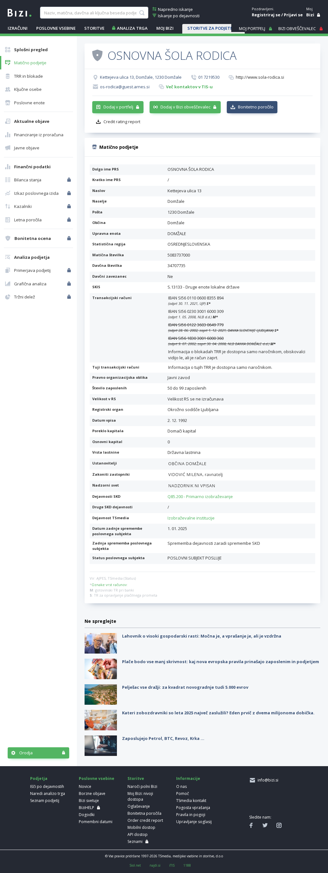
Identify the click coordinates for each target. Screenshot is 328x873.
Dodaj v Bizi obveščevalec (185, 107)
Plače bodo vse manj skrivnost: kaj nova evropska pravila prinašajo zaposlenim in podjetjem (220, 661)
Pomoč (182, 793)
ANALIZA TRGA (132, 28)
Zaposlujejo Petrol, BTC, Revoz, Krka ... (163, 738)
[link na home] (19, 12)
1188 (187, 865)
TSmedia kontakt (191, 800)
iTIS (172, 865)
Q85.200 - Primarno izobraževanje (200, 496)
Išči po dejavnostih (47, 786)
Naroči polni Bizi (142, 786)
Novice (85, 786)
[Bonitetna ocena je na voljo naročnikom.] (97, 55)
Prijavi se (293, 15)
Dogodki (86, 814)
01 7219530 (208, 77)
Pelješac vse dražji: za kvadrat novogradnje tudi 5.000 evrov (185, 687)
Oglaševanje (138, 806)
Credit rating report (121, 121)
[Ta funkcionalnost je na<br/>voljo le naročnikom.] (70, 179)
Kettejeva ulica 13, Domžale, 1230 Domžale (141, 77)
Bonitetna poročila (144, 813)
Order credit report (145, 820)
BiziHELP (86, 807)
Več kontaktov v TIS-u (189, 87)
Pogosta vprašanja (193, 807)
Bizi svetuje (89, 800)
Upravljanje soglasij (194, 821)
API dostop (137, 834)
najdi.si (155, 865)
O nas (181, 786)
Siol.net (135, 865)
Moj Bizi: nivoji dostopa (140, 796)
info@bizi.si (267, 780)
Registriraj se (266, 15)
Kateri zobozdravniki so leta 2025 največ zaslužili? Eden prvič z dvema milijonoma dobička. (218, 713)
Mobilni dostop (141, 827)
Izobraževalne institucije (191, 518)
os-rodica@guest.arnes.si (125, 87)
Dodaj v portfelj (118, 107)
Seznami (135, 841)
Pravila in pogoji (190, 814)
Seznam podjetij (44, 800)
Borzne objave (92, 793)
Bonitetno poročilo (256, 107)
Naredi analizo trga (47, 793)
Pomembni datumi (95, 821)
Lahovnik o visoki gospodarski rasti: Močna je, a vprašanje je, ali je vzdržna (201, 636)
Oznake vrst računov (109, 584)
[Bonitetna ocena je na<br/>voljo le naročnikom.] (70, 238)
